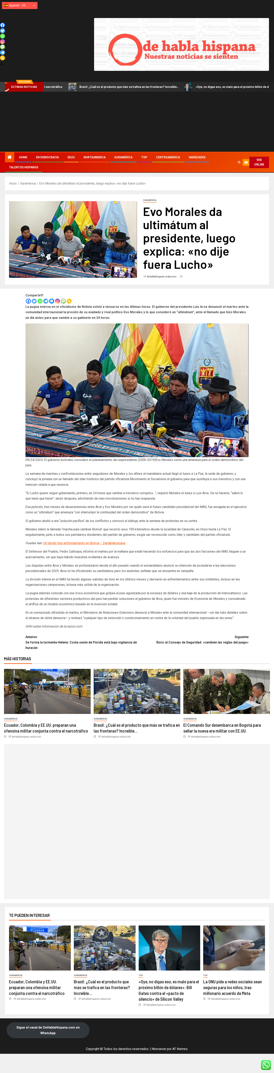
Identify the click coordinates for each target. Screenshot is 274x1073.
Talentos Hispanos (23, 167)
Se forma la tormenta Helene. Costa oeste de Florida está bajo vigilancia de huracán (81, 642)
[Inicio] (9, 157)
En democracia (47, 157)
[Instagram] (57, 301)
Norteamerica (95, 157)
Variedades (197, 157)
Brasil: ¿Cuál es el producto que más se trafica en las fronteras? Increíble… (74, 86)
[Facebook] (28, 301)
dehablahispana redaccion (162, 276)
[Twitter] (34, 301)
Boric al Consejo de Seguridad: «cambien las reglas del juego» (202, 639)
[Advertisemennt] (181, 44)
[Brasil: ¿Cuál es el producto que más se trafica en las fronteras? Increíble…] (137, 691)
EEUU (71, 157)
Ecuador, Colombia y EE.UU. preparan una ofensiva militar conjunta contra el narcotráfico (37, 987)
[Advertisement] (137, 122)
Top (144, 157)
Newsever (159, 1049)
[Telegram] (45, 301)
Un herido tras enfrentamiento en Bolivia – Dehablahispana (84, 543)
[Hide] (1, 64)
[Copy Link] (69, 301)
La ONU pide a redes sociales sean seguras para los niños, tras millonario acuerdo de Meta (232, 987)
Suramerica (123, 157)
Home (23, 157)
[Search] (239, 162)
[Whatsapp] (40, 301)
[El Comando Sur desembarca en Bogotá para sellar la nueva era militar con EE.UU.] (226, 691)
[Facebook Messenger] (51, 301)
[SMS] (63, 301)
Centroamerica (168, 157)
